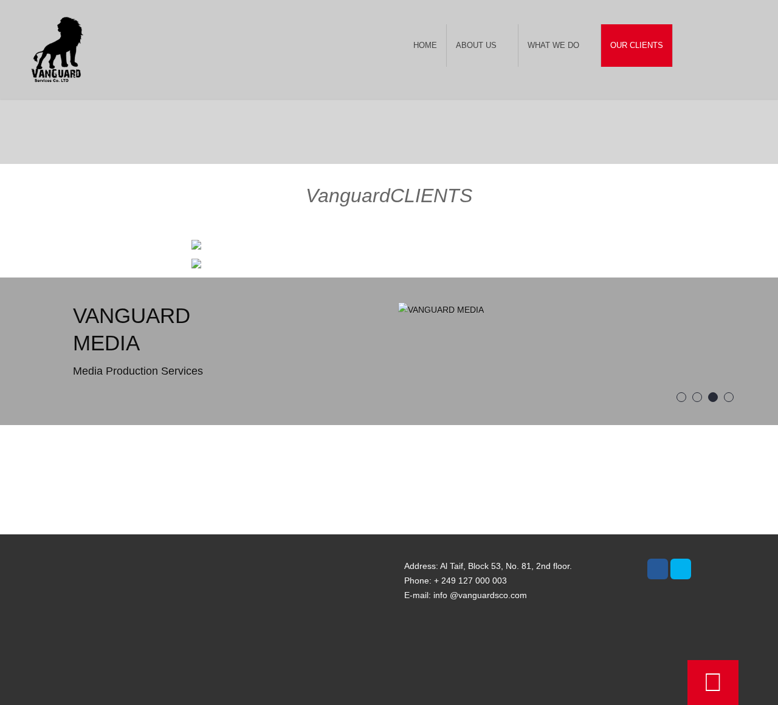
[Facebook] (657, 569)
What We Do (553, 45)
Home (425, 45)
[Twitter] (680, 569)
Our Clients (636, 45)
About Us (476, 45)
